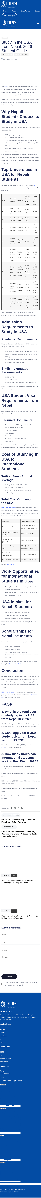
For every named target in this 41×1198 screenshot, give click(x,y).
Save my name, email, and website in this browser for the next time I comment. (21, 984)
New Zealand (4, 1036)
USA (5, 86)
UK (1, 1039)
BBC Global (10, 564)
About (14, 11)
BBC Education (7, 55)
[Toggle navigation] (33, 23)
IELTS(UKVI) (4, 1062)
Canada (2, 1032)
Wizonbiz (16, 1191)
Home (5, 11)
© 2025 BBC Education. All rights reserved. (13, 1189)
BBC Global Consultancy (8, 692)
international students (14, 664)
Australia (2, 1029)
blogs (4, 38)
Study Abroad (25, 11)
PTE (1, 1055)
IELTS (3, 747)
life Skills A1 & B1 (5, 1058)
